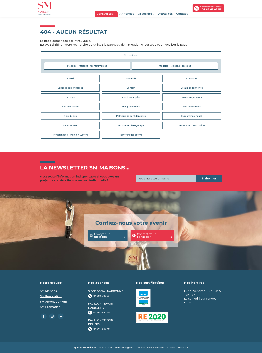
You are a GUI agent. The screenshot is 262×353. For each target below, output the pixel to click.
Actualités (165, 13)
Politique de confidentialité (131, 116)
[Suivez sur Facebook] (44, 316)
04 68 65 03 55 (101, 296)
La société (145, 13)
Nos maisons (131, 55)
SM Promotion (50, 307)
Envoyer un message (102, 235)
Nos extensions (70, 106)
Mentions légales (130, 97)
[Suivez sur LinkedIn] (61, 316)
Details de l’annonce (191, 87)
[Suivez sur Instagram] (52, 316)
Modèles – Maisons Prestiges (175, 66)
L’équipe (70, 97)
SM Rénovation (51, 296)
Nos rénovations (192, 106)
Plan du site (70, 116)
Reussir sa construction (192, 125)
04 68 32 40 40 (101, 312)
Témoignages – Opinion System (70, 134)
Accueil (70, 78)
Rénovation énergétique (131, 125)
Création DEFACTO (177, 347)
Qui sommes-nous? (191, 116)
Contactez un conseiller (146, 235)
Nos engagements (191, 97)
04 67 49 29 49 (101, 329)
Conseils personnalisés (70, 87)
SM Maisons (48, 291)
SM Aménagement (53, 301)
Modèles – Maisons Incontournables (87, 66)
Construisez (104, 13)
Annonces (126, 13)
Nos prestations (131, 106)
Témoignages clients (130, 134)
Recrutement (70, 125)
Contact (182, 13)
